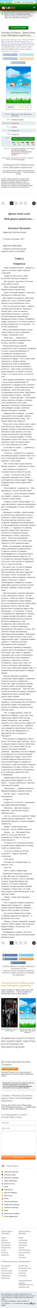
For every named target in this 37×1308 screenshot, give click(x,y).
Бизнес (6, 1198)
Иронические (5, 1242)
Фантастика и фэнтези (11, 1172)
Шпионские (5, 1255)
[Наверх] (31, 1304)
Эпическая (22, 1257)
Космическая (23, 1245)
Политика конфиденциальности (26, 1283)
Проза (6, 1186)
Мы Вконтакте (18, 62)
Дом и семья (8, 1195)
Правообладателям (25, 1280)
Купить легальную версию (23, 139)
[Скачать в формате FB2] (14, 145)
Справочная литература (11, 1204)
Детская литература (10, 1192)
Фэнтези (21, 1255)
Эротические (5, 1278)
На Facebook (9, 54)
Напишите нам (15, 153)
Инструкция (20, 159)
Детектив (4, 1240)
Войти (19, 2)
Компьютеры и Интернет (12, 1213)
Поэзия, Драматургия (11, 1216)
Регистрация (29, 2)
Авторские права (18, 28)
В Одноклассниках (27, 58)
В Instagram (9, 58)
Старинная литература (11, 1207)
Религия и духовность (11, 1201)
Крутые (3, 1250)
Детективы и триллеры (11, 1178)
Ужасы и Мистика (24, 1252)
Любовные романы (10, 1175)
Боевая (21, 1237)
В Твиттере (25, 54)
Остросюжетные (6, 1273)
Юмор (6, 1210)
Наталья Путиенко (17, 119)
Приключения (8, 1189)
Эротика (14, 127)
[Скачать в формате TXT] (23, 145)
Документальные (9, 1183)
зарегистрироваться (25, 1086)
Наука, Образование (10, 1181)
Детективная (23, 1242)
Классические (5, 1247)
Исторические (6, 1245)
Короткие (4, 1268)
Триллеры (4, 1252)
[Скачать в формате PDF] (32, 145)
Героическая (23, 1240)
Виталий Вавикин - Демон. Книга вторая (9, 1030)
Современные (6, 1275)
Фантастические (6, 1270)
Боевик (3, 1237)
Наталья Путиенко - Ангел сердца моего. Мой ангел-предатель (27, 1030)
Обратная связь (24, 1287)
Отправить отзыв (18, 1157)
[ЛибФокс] (8, 8)
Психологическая (24, 1250)
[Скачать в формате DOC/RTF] (28, 145)
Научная (21, 1247)
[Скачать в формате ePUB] (18, 145)
